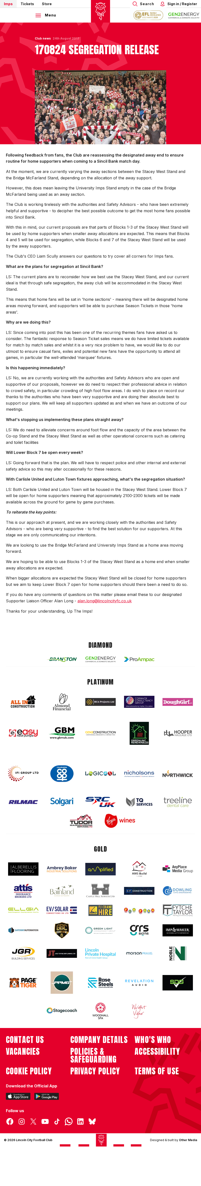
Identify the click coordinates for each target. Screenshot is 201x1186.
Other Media (188, 1140)
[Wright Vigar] (139, 1011)
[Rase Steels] (100, 982)
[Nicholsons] (139, 773)
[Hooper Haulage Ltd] (178, 733)
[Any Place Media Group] (178, 869)
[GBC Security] (62, 930)
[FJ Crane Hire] (100, 910)
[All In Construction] (23, 702)
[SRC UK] (100, 802)
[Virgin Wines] (120, 821)
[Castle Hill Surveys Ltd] (100, 890)
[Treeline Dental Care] (178, 802)
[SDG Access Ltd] (178, 983)
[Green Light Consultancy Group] (100, 930)
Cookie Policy (29, 1071)
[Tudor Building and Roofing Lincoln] (81, 821)
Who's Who (153, 1040)
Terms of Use (157, 1071)
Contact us (25, 1040)
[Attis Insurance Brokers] (23, 890)
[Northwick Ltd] (178, 773)
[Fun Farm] (139, 910)
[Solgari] (62, 801)
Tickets (27, 4)
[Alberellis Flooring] (23, 869)
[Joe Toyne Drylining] (62, 953)
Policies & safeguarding (93, 1055)
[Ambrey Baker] (62, 869)
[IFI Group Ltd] (23, 773)
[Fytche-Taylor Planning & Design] (178, 910)
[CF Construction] (139, 891)
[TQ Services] (139, 801)
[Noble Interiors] (178, 953)
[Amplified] (100, 869)
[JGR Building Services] (23, 953)
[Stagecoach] (62, 1011)
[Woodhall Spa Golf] (100, 1011)
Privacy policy (95, 1071)
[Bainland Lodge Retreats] (62, 890)
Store (47, 4)
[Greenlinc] (139, 733)
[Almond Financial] (62, 702)
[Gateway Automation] (23, 930)
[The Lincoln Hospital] (100, 953)
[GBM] (62, 733)
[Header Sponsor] (184, 15)
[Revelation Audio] (139, 982)
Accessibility (157, 1051)
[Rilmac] (23, 802)
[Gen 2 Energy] (100, 659)
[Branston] (62, 659)
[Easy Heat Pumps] (23, 733)
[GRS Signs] (139, 930)
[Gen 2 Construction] (100, 733)
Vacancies (23, 1051)
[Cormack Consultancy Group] (139, 702)
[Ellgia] (23, 910)
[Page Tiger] (23, 982)
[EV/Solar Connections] (62, 910)
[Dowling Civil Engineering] (178, 890)
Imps (8, 4)
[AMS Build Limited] (139, 869)
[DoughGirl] (178, 702)
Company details (99, 1040)
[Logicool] (100, 773)
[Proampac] (139, 659)
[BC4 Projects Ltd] (100, 702)
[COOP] (62, 773)
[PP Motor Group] (62, 982)
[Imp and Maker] (178, 930)
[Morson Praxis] (139, 953)
